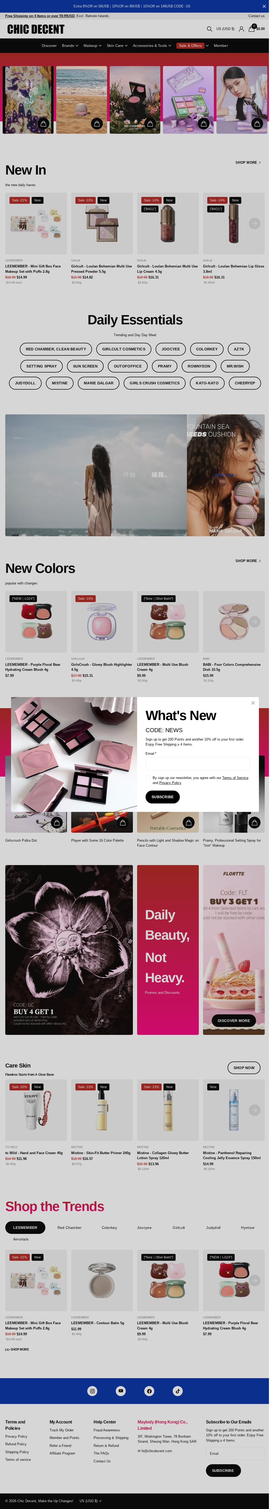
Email (149, 754)
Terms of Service (233, 778)
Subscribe (161, 797)
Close (251, 703)
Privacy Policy (168, 783)
